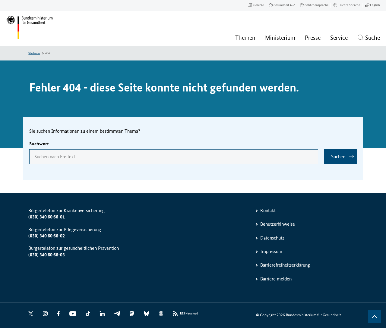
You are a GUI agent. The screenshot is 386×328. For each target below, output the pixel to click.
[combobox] (173, 156)
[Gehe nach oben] (374, 316)
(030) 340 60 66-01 (46, 217)
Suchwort (39, 144)
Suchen (338, 156)
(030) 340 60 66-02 (46, 236)
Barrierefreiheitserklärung (285, 265)
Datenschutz (272, 238)
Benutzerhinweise (277, 224)
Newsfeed (189, 313)
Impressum (271, 251)
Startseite (34, 53)
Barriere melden (276, 279)
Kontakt (268, 210)
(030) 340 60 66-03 (46, 255)
